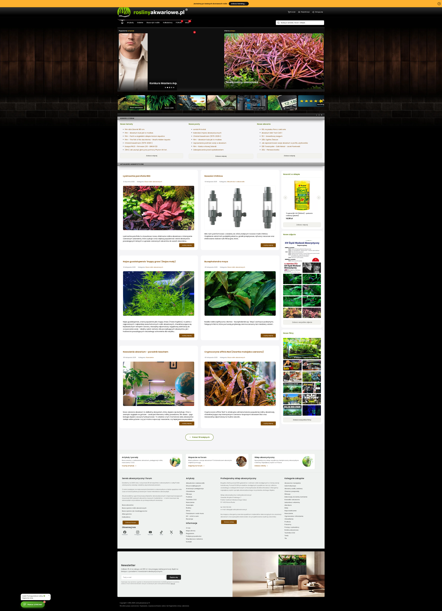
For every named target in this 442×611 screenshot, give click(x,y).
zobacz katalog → (238, 4)
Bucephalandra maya (216, 261)
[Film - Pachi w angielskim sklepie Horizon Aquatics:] (311, 365)
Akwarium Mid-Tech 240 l (272, 133)
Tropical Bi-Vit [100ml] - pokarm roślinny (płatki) (299, 214)
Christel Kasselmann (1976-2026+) (139, 143)
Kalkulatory (126, 517)
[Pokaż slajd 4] (171, 87)
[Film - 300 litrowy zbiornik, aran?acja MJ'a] (292, 388)
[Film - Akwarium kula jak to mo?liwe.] (292, 365)
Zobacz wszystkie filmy (302, 420)
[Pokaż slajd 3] (169, 87)
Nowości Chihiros (213, 176)
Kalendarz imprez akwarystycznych (207, 133)
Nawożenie (150, 357)
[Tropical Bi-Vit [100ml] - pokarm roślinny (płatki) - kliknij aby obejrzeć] (302, 195)
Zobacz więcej (151, 156)
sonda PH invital (199, 129)
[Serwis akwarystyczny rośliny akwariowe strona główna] (122, 22)
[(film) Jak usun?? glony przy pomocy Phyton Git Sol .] (311, 376)
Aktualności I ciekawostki (235, 182)
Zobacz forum (130, 522)
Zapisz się (174, 577)
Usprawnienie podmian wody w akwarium (209, 143)
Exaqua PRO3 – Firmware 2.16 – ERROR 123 (141, 146)
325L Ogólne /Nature (270, 140)
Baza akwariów (128, 505)
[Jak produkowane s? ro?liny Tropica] (311, 399)
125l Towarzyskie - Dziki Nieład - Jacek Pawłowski (281, 146)
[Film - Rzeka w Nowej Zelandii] (292, 399)
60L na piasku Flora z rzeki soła (274, 129)
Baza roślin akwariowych (153, 182)
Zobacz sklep (229, 522)
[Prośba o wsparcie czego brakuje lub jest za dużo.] (292, 313)
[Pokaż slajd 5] (173, 87)
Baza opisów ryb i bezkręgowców (134, 511)
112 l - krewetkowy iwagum (272, 136)
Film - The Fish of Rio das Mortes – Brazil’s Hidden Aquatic (147, 140)
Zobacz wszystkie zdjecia (302, 322)
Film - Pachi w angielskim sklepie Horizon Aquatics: (145, 136)
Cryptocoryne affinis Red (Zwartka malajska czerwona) (234, 351)
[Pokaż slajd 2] (167, 87)
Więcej (173, 584)
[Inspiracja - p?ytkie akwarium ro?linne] (292, 410)
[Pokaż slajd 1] (165, 87)
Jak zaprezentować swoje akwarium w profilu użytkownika (285, 143)
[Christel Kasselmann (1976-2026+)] (311, 267)
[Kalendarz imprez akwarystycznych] (302, 251)
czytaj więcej (187, 245)
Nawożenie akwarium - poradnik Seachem (145, 351)
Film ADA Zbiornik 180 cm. (135, 129)
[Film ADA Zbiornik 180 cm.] (302, 348)
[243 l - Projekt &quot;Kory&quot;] (311, 410)
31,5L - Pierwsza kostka (270, 150)
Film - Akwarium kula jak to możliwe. (139, 133)
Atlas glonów (127, 514)
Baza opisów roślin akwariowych (134, 508)
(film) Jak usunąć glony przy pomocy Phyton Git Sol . (146, 150)
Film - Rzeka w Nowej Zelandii (204, 146)
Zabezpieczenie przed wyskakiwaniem (208, 150)
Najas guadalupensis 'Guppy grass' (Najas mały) (149, 261)
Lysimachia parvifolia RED (136, 176)
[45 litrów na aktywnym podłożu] (292, 279)
